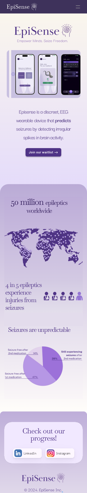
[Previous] (13, 74)
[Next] (74, 74)
